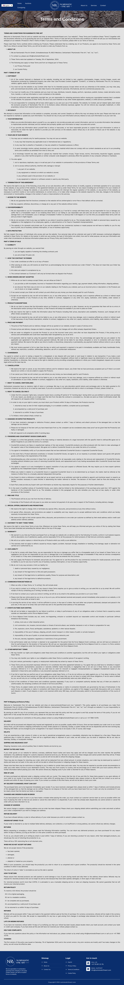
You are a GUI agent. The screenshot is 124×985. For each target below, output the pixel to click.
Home (19, 3)
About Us (84, 5)
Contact (103, 5)
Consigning (21, 7)
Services (94, 5)
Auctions (28, 3)
